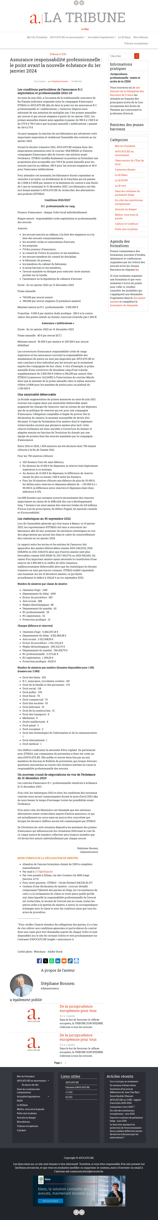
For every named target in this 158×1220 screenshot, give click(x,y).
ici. (137, 269)
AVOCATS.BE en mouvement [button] (66, 37)
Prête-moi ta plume (126, 229)
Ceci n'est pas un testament (124, 1081)
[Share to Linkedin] (57, 960)
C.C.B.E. (69, 1092)
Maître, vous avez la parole (30, 1109)
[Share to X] (45, 960)
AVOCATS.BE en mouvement (31, 1080)
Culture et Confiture (126, 223)
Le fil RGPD (121, 180)
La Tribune (85, 17)
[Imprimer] (76, 960)
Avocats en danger (126, 209)
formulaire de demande (124, 305)
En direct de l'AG (30, 1084)
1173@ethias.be (44, 871)
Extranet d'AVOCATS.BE (78, 1087)
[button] (70, 960)
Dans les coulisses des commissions (28, 1091)
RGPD (20, 1100)
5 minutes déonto (125, 169)
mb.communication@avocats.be (84, 1171)
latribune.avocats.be (27, 1167)
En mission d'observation (123, 1085)
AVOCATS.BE (72, 1082)
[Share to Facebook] (39, 960)
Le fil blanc (124, 37)
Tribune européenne (136, 43)
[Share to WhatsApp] (51, 960)
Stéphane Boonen (60, 81)
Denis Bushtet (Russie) (121, 1096)
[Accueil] (36, 19)
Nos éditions (140, 37)
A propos (21, 1130)
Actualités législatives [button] (101, 37)
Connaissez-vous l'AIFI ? (122, 1106)
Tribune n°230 (58, 54)
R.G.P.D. (69, 1097)
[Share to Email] (64, 960)
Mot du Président (37, 37)
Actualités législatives (28, 1096)
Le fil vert (120, 185)
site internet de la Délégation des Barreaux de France (127, 91)
